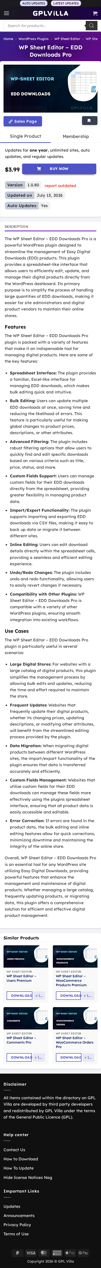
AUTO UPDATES (33, 3)
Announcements (19, 1215)
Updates (12, 1206)
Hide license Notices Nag (28, 1177)
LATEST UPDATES (66, 3)
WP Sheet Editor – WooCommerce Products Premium (71, 980)
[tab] (25, 136)
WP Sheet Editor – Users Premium (21, 978)
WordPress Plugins (34, 39)
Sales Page (25, 121)
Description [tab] (16, 226)
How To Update (19, 1168)
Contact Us (14, 1149)
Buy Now (59, 168)
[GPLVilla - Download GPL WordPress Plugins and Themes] (50, 13)
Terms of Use (16, 1233)
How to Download (21, 1158)
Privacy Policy (17, 1224)
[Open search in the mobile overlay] (50, 25)
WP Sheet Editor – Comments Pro (21, 1040)
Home (8, 39)
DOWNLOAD (21, 995)
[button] (7, 13)
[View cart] (95, 13)
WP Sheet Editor (67, 39)
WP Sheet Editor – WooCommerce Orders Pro (74, 1042)
